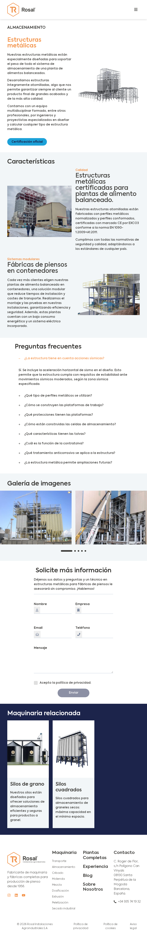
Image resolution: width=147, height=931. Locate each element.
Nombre (40, 604)
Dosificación (60, 890)
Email (38, 628)
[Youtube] (23, 895)
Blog (87, 876)
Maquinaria (64, 853)
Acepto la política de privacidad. (65, 682)
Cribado (57, 873)
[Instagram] (9, 895)
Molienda (58, 879)
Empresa (82, 604)
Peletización (60, 902)
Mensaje (40, 648)
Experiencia (95, 867)
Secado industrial (63, 908)
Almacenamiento (63, 867)
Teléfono (82, 628)
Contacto (124, 853)
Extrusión (58, 896)
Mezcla (57, 885)
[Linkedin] (16, 895)
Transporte (59, 861)
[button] (73, 358)
